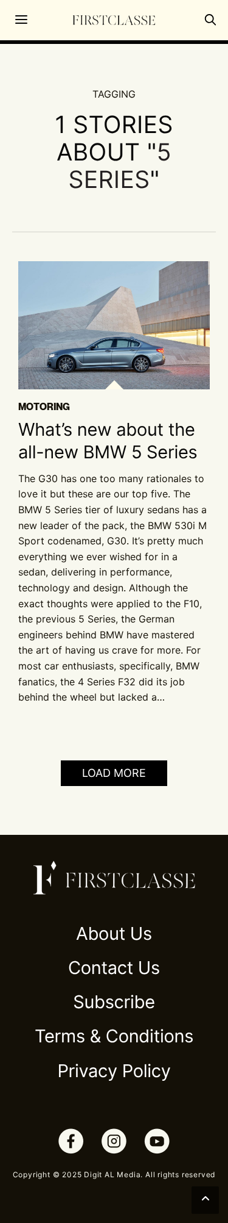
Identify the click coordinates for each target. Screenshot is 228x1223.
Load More (114, 773)
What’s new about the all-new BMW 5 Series (107, 441)
